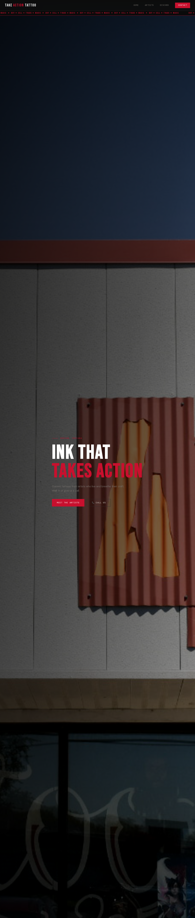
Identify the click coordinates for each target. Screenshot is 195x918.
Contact (182, 5)
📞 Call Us (99, 502)
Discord (164, 5)
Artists (149, 5)
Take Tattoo (20, 5)
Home (136, 5)
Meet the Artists (68, 502)
